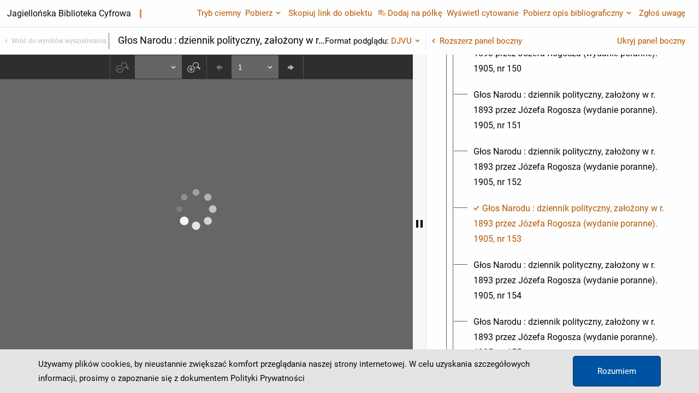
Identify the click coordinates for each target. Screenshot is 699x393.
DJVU (401, 41)
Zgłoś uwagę (662, 13)
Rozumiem (616, 371)
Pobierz (259, 13)
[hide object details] (419, 224)
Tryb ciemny (219, 13)
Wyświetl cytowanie (483, 13)
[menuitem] (572, 110)
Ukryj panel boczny (651, 41)
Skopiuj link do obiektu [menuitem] (330, 13)
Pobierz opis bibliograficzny (573, 13)
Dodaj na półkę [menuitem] (415, 13)
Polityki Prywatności (267, 378)
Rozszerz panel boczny (481, 41)
